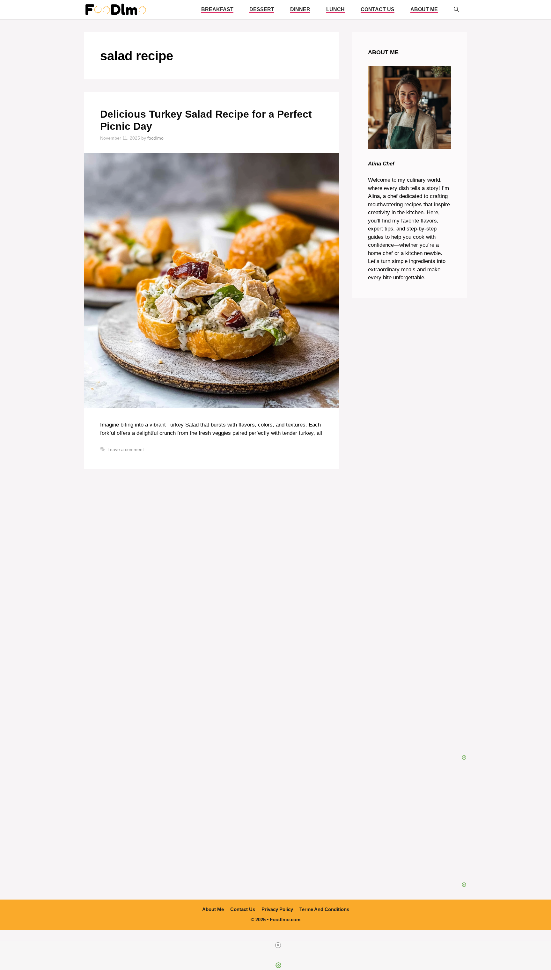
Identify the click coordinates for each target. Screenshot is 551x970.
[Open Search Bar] (456, 9)
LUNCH (335, 9)
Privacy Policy (277, 909)
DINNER (300, 9)
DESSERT (261, 9)
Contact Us (377, 9)
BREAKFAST (217, 9)
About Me (424, 9)
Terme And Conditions (324, 909)
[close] (278, 945)
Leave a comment (125, 449)
